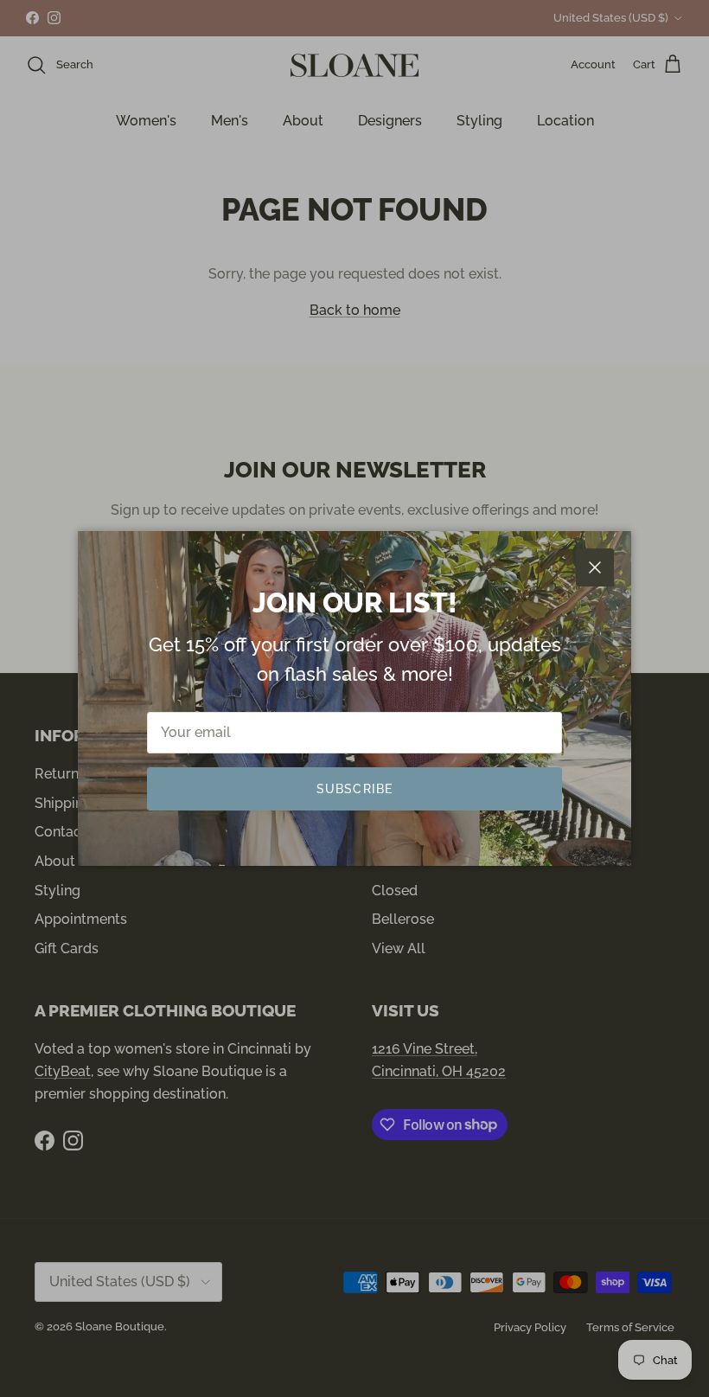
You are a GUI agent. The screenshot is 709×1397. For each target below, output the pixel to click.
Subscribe (354, 789)
